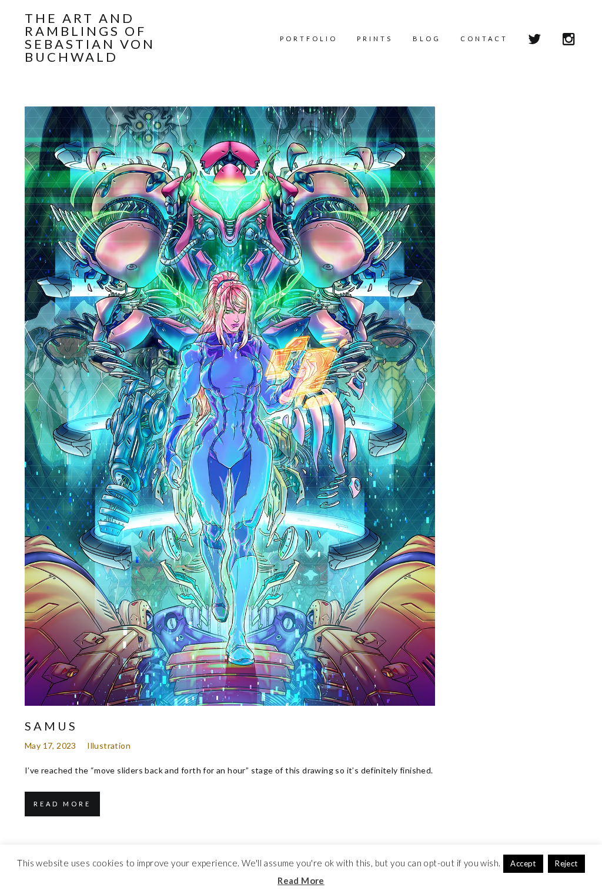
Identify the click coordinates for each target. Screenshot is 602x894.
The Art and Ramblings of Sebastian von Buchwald (90, 38)
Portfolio (308, 38)
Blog (427, 38)
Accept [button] (523, 863)
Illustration (109, 745)
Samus (51, 726)
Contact (484, 38)
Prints (375, 38)
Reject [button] (566, 863)
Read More (62, 804)
